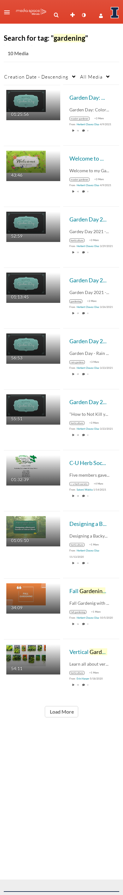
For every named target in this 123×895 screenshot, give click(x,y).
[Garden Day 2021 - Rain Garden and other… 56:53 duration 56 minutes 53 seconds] (26, 343)
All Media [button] (91, 76)
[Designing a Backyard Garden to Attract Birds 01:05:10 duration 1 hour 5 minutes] (26, 526)
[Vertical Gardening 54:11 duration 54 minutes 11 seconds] (26, 654)
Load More (61, 712)
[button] (9, 12)
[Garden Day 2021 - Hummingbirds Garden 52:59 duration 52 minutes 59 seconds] (26, 222)
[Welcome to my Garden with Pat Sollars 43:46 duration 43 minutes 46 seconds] (26, 161)
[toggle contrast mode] (83, 15)
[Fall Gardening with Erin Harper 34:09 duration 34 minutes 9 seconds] (26, 593)
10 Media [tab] (18, 53)
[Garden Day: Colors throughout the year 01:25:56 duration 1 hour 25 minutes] (26, 100)
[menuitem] (56, 15)
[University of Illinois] (115, 12)
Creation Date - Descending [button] (36, 76)
